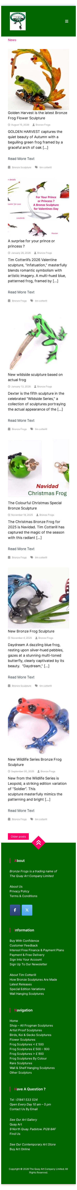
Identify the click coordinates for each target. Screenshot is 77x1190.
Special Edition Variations (27, 989)
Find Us (15, 1134)
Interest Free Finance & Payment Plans (37, 950)
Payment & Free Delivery (27, 955)
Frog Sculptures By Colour (28, 1058)
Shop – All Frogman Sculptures (31, 1025)
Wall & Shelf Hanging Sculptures (32, 1068)
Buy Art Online (20, 1149)
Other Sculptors (21, 1072)
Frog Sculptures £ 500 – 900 (29, 1049)
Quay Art (16, 1124)
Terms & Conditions (23, 896)
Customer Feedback (24, 945)
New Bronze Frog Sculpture (31, 631)
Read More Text (21, 159)
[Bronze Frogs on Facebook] (15, 910)
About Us (16, 886)
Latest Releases (21, 984)
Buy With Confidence (24, 941)
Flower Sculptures (22, 1039)
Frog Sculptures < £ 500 (27, 1044)
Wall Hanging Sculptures (27, 994)
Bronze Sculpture (21, 167)
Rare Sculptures (21, 1063)
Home (14, 1021)
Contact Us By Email (24, 1109)
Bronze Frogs (43, 124)
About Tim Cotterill (23, 975)
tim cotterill (45, 167)
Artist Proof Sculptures (26, 1030)
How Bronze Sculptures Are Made (33, 979)
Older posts (18, 836)
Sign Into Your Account (26, 959)
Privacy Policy (19, 891)
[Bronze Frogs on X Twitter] (27, 910)
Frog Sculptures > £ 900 (27, 1054)
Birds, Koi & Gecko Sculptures (30, 1035)
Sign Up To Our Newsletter (28, 964)
